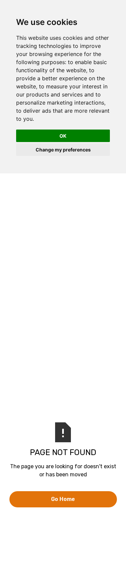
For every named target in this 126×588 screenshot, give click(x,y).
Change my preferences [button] (63, 149)
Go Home (63, 499)
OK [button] (63, 136)
